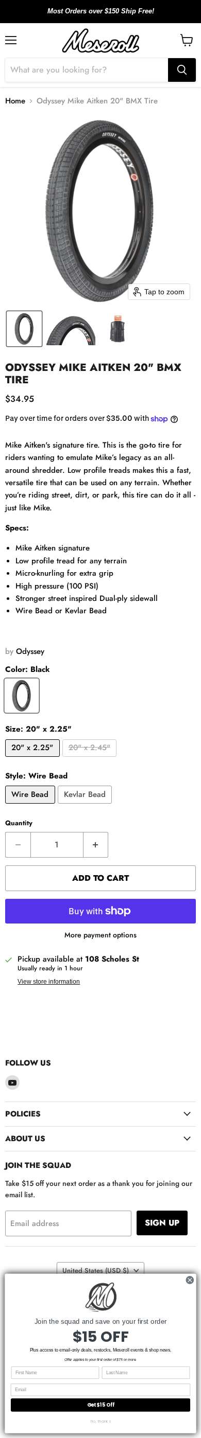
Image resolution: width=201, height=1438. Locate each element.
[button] (24, 328)
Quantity (18, 823)
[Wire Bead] (31, 806)
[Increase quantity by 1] (96, 845)
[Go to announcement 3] (109, 17)
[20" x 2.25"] (33, 759)
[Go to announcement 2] (100, 17)
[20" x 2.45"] (91, 759)
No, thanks (101, 1421)
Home (15, 101)
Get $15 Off (100, 1404)
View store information (49, 981)
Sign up (162, 1223)
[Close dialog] (190, 1280)
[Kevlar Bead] (86, 806)
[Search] (182, 70)
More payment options (100, 935)
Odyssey (30, 651)
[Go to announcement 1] (92, 17)
